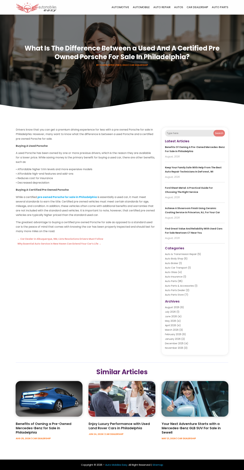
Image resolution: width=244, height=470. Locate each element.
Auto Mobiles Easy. (116, 465)
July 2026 (170, 311)
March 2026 (172, 330)
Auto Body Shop (174, 258)
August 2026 (172, 307)
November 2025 (174, 348)
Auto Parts (220, 7)
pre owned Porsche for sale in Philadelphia (67, 197)
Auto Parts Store (174, 294)
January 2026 (173, 339)
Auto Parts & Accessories (179, 285)
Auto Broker (171, 263)
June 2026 (171, 316)
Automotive (120, 7)
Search (219, 133)
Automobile (141, 7)
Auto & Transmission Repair (181, 254)
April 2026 (170, 325)
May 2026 (170, 321)
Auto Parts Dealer (175, 290)
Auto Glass (171, 272)
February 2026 (173, 334)
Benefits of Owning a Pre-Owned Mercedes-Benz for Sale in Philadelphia (43, 428)
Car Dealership (197, 7)
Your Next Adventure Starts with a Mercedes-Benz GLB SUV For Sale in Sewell (191, 428)
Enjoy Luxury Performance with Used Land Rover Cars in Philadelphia (119, 425)
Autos (178, 7)
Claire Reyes (106, 65)
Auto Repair (161, 7)
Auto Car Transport (176, 267)
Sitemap (158, 465)
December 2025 (174, 343)
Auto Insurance (174, 276)
